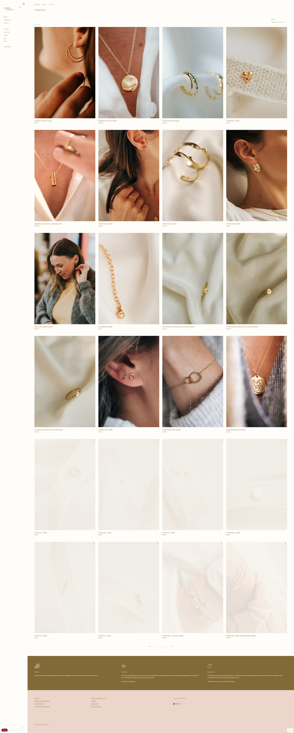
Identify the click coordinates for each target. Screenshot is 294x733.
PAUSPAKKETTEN (39, 704)
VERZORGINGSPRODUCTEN (42, 706)
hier (134, 681)
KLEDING (36, 698)
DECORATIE (94, 704)
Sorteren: (273, 19)
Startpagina (37, 4)
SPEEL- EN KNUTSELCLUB (98, 698)
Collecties (44, 4)
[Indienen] (23, 728)
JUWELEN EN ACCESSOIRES (42, 701)
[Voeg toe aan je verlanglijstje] (94, 28)
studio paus (46, 724)
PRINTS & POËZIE (96, 706)
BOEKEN (93, 701)
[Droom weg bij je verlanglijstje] (20, 7)
